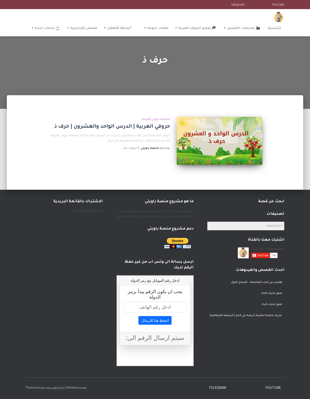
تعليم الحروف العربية (194, 28)
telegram (238, 5)
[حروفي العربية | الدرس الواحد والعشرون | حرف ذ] (219, 141)
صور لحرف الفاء (271, 293)
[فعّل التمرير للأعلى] (9, 390)
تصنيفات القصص (240, 28)
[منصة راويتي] (279, 17)
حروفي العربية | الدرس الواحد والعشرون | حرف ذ (112, 127)
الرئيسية (274, 28)
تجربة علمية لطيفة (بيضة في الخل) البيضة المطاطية (246, 315)
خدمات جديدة (44, 28)
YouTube (278, 5)
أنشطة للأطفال (118, 28)
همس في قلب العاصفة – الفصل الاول (256, 282)
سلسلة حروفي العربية (156, 119)
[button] (225, 28)
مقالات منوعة (157, 28)
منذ (131, 148)
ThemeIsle (33, 388)
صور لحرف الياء (272, 304)
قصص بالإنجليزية (83, 28)
